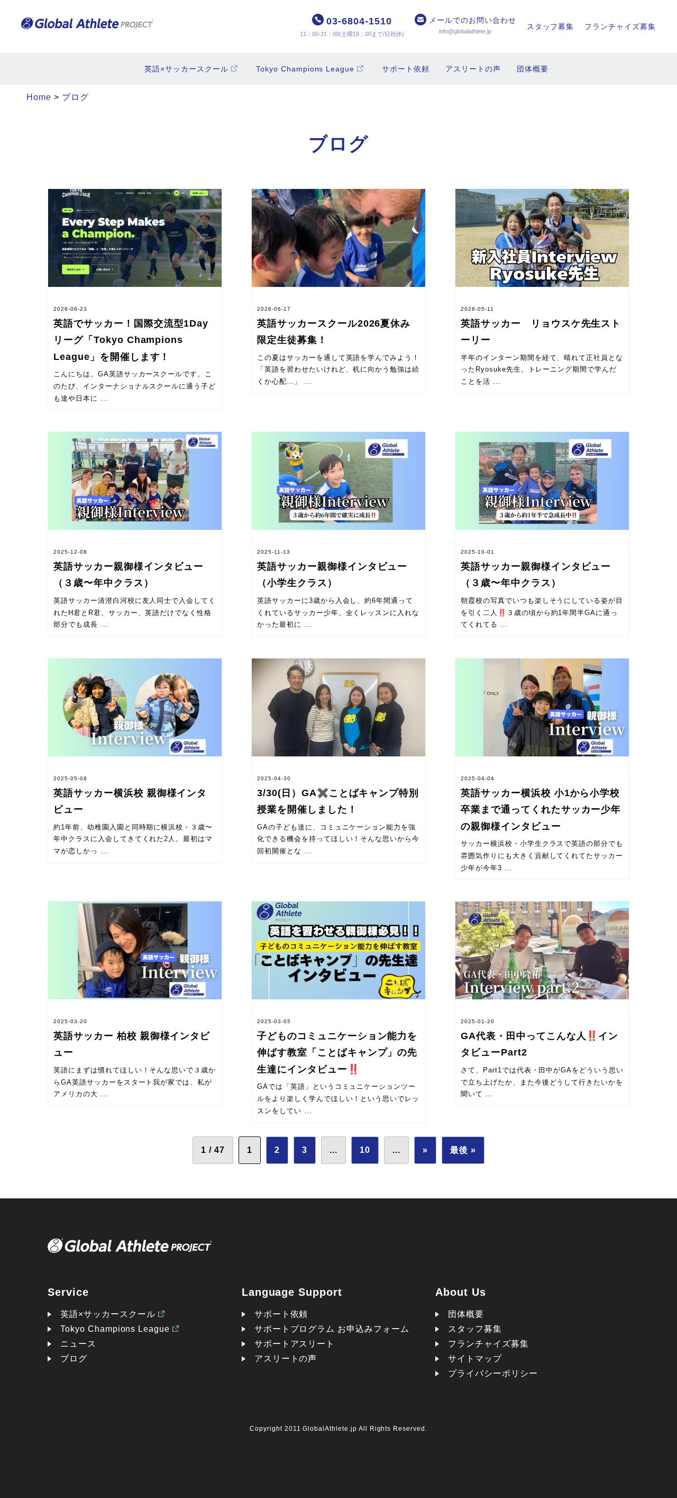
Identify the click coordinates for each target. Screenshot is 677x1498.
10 (365, 1149)
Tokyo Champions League (305, 69)
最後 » (463, 1149)
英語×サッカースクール (186, 69)
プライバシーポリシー (493, 1373)
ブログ (73, 1358)
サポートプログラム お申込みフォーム (331, 1328)
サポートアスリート (294, 1343)
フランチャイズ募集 (620, 26)
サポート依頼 (405, 69)
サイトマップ (475, 1358)
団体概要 (532, 69)
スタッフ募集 (550, 26)
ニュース (78, 1343)
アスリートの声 (473, 69)
